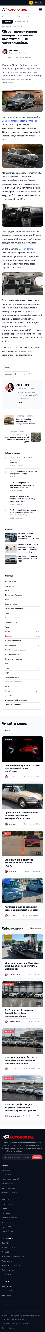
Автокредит (7, 1261)
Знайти (37, 1157)
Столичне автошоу (22, 677)
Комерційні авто (22, 622)
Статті (4, 1209)
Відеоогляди (7, 1227)
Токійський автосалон (22, 682)
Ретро (22, 668)
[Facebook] (20, 374)
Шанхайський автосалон (22, 705)
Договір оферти (18, 1319)
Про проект (6, 1304)
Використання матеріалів (11, 1323)
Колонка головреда (22, 618)
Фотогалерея (7, 1183)
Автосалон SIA (22, 581)
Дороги (22, 600)
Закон (22, 613)
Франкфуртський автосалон (22, 700)
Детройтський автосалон (22, 595)
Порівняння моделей (10, 1179)
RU (36, 3)
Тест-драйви (7, 1222)
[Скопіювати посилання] (29, 374)
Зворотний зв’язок (8, 1328)
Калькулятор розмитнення (13, 1256)
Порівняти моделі (9, 1270)
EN (41, 3)
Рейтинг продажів (9, 1192)
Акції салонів (22, 586)
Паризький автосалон (22, 654)
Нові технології (22, 645)
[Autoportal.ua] (14, 9)
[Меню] (40, 9)
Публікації (6, 1213)
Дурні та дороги (22, 604)
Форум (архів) (7, 1231)
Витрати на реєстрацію (11, 1265)
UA (31, 3)
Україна (22, 691)
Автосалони (7, 1286)
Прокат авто (7, 1300)
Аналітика (22, 590)
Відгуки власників (9, 1188)
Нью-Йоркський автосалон (22, 650)
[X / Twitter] (24, 374)
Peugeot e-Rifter (25, 120)
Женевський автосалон (22, 609)
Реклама (25, 1323)
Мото (22, 627)
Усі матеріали (10, 730)
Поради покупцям (9, 1218)
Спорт (22, 673)
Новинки (7, 21)
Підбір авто (6, 1174)
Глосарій (5, 1252)
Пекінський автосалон (22, 659)
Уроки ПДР (22, 696)
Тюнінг (22, 686)
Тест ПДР (6, 1243)
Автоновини (7, 1204)
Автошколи (6, 1295)
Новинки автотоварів (22, 641)
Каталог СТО (7, 1291)
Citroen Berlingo (27, 248)
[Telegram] (16, 374)
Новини (22, 632)
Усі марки (6, 1170)
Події (22, 663)
